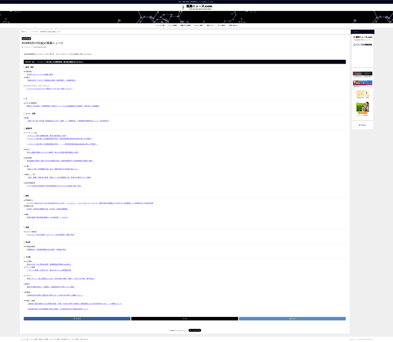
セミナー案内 (198, 25)
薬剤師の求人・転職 (363, 97)
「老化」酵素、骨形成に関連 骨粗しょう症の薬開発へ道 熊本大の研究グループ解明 (59, 177)
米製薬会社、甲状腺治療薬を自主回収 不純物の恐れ (46, 249)
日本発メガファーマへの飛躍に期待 (40, 74)
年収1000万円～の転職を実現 (362, 76)
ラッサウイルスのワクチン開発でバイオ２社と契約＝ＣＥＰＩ (50, 88)
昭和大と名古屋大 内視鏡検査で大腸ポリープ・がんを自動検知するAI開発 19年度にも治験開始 (63, 106)
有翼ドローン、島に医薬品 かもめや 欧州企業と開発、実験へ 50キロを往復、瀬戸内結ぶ (61, 278)
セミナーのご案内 (54, 339)
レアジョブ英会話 (362, 115)
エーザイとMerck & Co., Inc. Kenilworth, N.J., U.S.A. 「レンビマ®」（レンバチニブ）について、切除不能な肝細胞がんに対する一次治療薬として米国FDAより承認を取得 (90, 203)
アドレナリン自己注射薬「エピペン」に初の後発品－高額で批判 (50, 234)
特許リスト (210, 25)
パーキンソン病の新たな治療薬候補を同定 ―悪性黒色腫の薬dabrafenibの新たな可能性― (59, 138)
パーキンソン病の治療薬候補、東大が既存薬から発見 (46, 135)
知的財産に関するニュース (363, 40)
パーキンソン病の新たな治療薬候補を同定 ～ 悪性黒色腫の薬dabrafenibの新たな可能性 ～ (62, 144)
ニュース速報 (172, 25)
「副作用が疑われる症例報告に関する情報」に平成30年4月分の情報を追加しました (58, 309)
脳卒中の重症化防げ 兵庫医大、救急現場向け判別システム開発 (50, 287)
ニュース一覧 (160, 25)
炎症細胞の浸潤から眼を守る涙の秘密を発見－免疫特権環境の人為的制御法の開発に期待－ (60, 161)
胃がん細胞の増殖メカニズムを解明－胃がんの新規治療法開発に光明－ (53, 152)
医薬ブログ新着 (186, 25)
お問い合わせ (233, 25)
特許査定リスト (66, 339)
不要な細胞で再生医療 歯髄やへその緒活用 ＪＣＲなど (47, 217)
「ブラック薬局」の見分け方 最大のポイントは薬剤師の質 (49, 270)
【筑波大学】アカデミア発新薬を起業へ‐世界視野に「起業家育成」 (51, 80)
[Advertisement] (362, 56)
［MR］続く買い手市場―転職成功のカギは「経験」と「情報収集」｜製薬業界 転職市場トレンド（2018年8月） (68, 121)
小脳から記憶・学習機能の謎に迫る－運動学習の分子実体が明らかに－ (53, 169)
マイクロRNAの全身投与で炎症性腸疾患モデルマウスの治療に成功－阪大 (54, 186)
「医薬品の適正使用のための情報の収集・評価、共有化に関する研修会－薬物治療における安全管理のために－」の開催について (74, 303)
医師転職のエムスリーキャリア (362, 86)
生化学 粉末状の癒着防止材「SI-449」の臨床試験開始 (47, 209)
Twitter (364, 125)
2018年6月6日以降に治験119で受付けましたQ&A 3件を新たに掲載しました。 (55, 295)
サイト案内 (221, 25)
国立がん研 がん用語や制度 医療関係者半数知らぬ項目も (49, 264)
